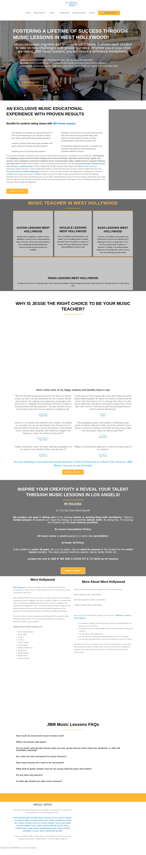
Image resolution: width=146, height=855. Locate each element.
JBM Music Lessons (64, 123)
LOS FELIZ (48, 818)
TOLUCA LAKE (54, 823)
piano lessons (27, 166)
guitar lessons (85, 163)
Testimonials (64, 13)
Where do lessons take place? (31, 742)
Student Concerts (79, 13)
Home (28, 13)
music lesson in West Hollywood (24, 171)
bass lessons (12, 166)
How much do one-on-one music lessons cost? (40, 736)
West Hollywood (19, 587)
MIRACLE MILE (45, 828)
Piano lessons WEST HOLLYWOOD (73, 278)
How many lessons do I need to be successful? (40, 762)
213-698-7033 (110, 13)
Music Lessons (39, 13)
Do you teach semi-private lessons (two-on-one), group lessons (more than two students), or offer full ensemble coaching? (68, 749)
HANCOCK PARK (26, 818)
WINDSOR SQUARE (50, 826)
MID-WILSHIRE (51, 831)
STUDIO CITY (30, 823)
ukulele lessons (98, 163)
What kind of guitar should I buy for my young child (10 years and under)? (54, 769)
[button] (73, 735)
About (52, 13)
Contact (92, 13)
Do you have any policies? (29, 775)
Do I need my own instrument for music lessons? (41, 756)
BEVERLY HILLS (37, 820)
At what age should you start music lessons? (39, 781)
